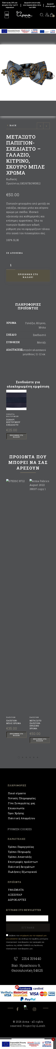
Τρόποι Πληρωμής (19, 851)
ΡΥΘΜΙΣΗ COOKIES (20, 829)
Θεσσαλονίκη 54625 (27, 970)
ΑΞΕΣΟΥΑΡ (15, 894)
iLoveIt (40, 1025)
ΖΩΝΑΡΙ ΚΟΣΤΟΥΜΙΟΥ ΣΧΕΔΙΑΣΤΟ (13, 422)
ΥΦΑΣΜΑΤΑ (16, 889)
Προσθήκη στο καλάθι (16, 436)
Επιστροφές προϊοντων (23, 861)
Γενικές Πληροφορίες (22, 798)
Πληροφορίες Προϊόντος (28, 306)
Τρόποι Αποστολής (20, 856)
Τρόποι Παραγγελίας (21, 846)
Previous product (40, 126)
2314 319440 (31, 958)
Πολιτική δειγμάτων (21, 866)
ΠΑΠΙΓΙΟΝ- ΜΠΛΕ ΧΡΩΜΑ (13, 721)
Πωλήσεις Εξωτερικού (22, 871)
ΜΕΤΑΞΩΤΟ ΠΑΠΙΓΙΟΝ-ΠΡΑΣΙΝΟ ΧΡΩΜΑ (35, 724)
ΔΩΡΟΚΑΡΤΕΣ (17, 899)
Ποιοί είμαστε (17, 793)
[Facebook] (19, 1009)
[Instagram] (36, 1009)
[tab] (28, 307)
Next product (46, 126)
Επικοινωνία (16, 808)
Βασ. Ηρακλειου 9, (26, 965)
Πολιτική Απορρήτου (21, 818)
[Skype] (28, 1007)
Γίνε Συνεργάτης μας (21, 803)
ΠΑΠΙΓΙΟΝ (11, 717)
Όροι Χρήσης (16, 813)
